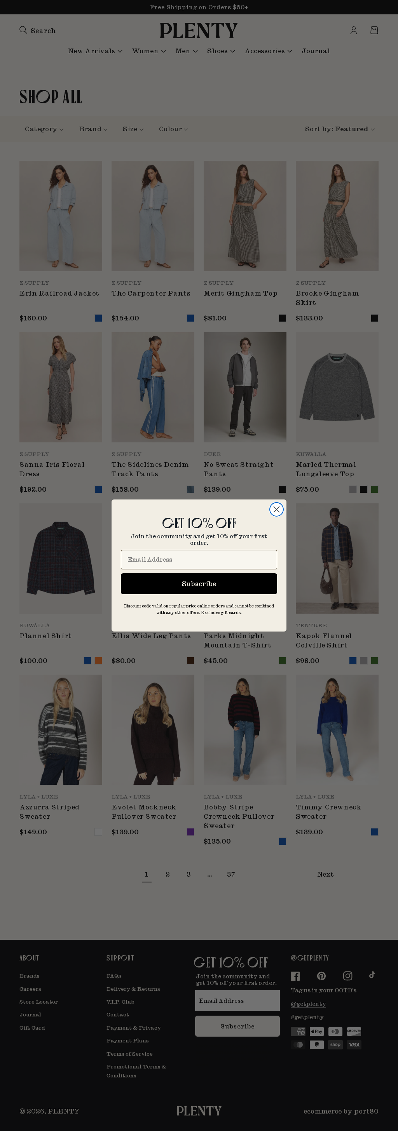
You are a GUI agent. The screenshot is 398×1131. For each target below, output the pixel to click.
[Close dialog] (276, 509)
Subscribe (199, 583)
